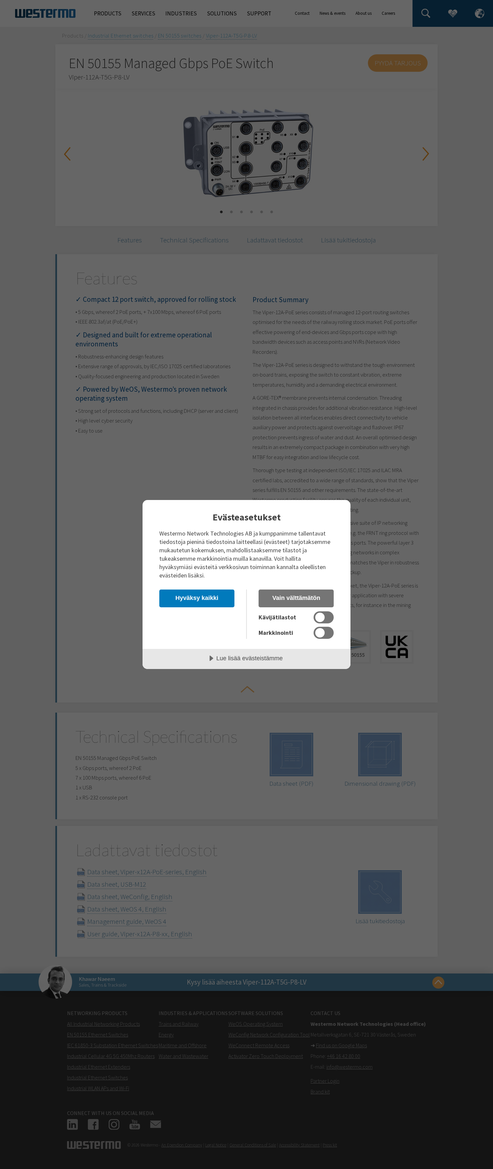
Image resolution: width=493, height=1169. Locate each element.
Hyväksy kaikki (196, 598)
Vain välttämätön (296, 598)
